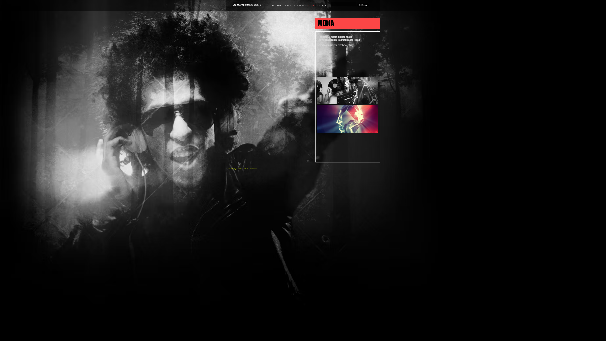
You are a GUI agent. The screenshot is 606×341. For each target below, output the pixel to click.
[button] (327, 90)
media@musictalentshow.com (335, 45)
